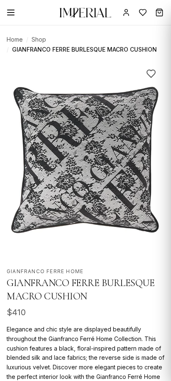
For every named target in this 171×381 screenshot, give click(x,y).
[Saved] (142, 12)
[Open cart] (159, 12)
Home (15, 39)
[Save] (151, 73)
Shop (39, 39)
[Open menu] (10, 12)
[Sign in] (126, 12)
